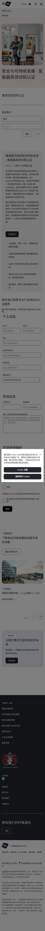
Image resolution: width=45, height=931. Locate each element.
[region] (22, 465)
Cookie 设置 (22, 470)
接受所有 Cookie (22, 476)
